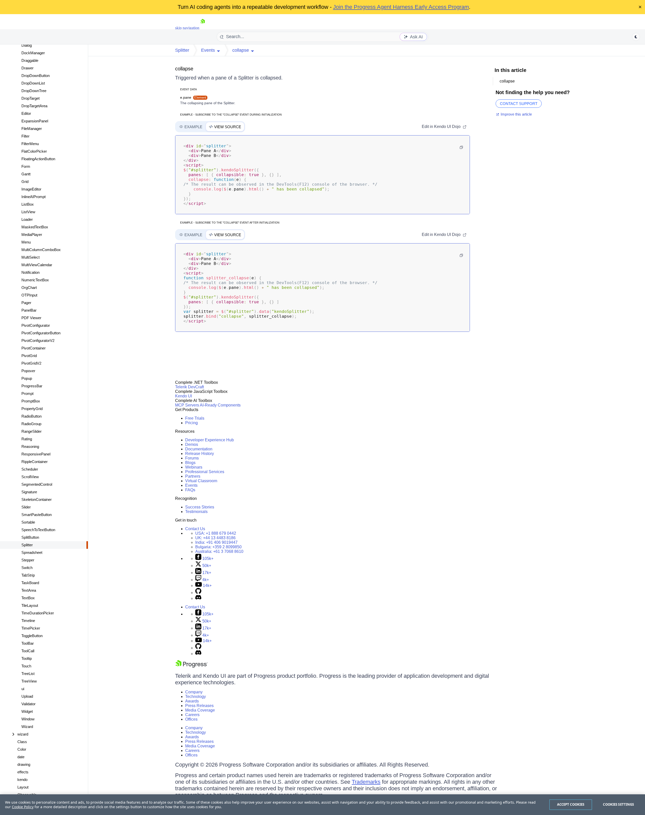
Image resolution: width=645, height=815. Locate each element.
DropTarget (30, 98)
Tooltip (26, 658)
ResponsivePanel (35, 454)
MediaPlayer (31, 234)
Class (22, 742)
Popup (26, 378)
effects (22, 772)
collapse (184, 68)
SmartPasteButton (36, 514)
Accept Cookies (571, 804)
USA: (215, 533)
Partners (192, 476)
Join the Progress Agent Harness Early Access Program (401, 7)
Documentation (198, 449)
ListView (28, 212)
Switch (27, 567)
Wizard (27, 726)
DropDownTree (33, 91)
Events (191, 485)
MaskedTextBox (34, 227)
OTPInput (29, 295)
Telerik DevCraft (189, 387)
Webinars (193, 467)
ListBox (27, 204)
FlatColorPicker (34, 151)
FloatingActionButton (38, 159)
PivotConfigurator (35, 325)
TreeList (28, 673)
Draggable (29, 60)
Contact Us (195, 529)
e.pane (193, 97)
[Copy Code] (461, 147)
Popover (28, 371)
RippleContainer (34, 461)
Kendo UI (183, 396)
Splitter (27, 545)
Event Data (188, 89)
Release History (199, 453)
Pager (26, 303)
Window (28, 719)
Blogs (190, 462)
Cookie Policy (23, 806)
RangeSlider (31, 431)
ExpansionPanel (34, 121)
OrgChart (29, 287)
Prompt (27, 393)
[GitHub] (198, 592)
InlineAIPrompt (33, 197)
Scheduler (29, 469)
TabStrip (28, 575)
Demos (191, 444)
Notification (30, 272)
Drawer (27, 68)
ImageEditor (31, 189)
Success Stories (199, 507)
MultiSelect (30, 257)
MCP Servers (187, 405)
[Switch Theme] (636, 37)
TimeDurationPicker (37, 613)
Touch (26, 666)
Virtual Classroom (201, 481)
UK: (215, 538)
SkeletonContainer (36, 499)
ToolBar (27, 643)
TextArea (28, 590)
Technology (195, 696)
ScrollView (30, 477)
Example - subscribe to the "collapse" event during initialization (231, 114)
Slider (26, 507)
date (20, 757)
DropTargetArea (34, 106)
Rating (26, 439)
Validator (28, 704)
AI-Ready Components (220, 405)
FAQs (190, 490)
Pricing (191, 423)
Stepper (27, 560)
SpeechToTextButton (38, 530)
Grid (24, 181)
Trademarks (366, 782)
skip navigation (187, 28)
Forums (192, 458)
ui (22, 689)
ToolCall (27, 651)
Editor (26, 113)
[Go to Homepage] (202, 28)
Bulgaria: (218, 547)
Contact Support (518, 103)
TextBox (28, 598)
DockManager (33, 53)
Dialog (26, 45)
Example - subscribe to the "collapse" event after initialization (229, 222)
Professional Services (204, 472)
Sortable (28, 522)
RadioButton (31, 416)
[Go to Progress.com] (191, 666)
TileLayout (29, 605)
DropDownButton (35, 75)
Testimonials (196, 511)
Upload (27, 696)
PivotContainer (33, 348)
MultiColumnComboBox (41, 250)
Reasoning (30, 446)
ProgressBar (31, 386)
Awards (192, 701)
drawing (23, 764)
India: (216, 542)
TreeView (29, 681)
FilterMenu (30, 144)
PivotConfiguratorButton (40, 333)
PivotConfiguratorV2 (37, 340)
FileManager (31, 128)
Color (21, 749)
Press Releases (199, 705)
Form (25, 166)
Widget (27, 711)
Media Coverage (200, 710)
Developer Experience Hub (209, 440)
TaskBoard (30, 583)
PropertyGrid (32, 408)
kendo (22, 779)
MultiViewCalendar (36, 265)
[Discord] (198, 598)
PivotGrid (29, 356)
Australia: (219, 551)
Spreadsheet (31, 552)
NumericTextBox (35, 280)
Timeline (28, 620)
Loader (27, 219)
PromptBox (30, 401)
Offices (191, 719)
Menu (26, 242)
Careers (192, 715)
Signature (29, 492)
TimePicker (30, 628)
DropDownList (33, 83)
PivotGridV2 (31, 363)
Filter (25, 136)
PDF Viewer (31, 318)
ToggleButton (32, 636)
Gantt (25, 174)
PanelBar (29, 310)
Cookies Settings (618, 804)
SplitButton (30, 537)
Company (194, 692)
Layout (22, 787)
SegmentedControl (36, 484)
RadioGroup (31, 424)
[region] (322, 804)
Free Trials (194, 418)
